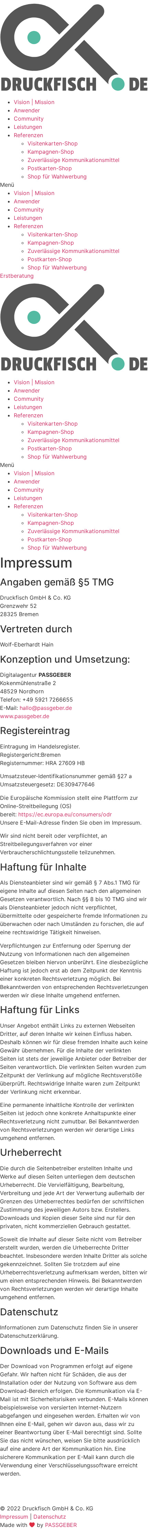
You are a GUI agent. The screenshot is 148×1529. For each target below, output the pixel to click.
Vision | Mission (34, 102)
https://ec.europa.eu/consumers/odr (65, 814)
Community (29, 118)
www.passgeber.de (24, 716)
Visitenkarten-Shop (53, 143)
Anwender (27, 110)
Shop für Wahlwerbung (57, 176)
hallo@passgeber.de (46, 707)
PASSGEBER (61, 1524)
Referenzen (28, 135)
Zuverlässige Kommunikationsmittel (73, 159)
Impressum (14, 1516)
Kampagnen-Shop (51, 151)
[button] (74, 185)
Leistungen (28, 126)
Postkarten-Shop (50, 168)
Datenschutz (49, 1516)
